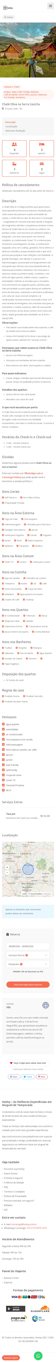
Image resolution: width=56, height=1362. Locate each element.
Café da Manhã (10, 94)
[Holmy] (8, 7)
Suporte (8, 1282)
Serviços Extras (18, 955)
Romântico (20, 97)
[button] (7, 867)
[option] (28, 50)
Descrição (10, 122)
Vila (8, 1007)
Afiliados (8, 1205)
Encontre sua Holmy (14, 1169)
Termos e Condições (14, 1191)
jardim (9, 759)
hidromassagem (14, 744)
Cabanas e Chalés (12, 86)
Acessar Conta (11, 1278)
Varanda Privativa (15, 785)
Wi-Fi (8, 790)
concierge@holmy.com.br (24, 1224)
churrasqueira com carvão (19, 739)
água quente (12, 724)
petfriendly (11, 770)
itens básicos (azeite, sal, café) (21, 749)
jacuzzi (9, 754)
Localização (11, 126)
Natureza (42, 94)
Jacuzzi (34, 94)
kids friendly (12, 764)
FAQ (6, 1187)
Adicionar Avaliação (15, 130)
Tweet (29, 1077)
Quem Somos (11, 1173)
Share (14, 1077)
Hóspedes (15, 964)
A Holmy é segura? (13, 1178)
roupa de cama (13, 775)
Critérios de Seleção (14, 1182)
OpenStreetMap (36, 894)
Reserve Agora (11, 1358)
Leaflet (24, 894)
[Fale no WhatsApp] (38, 1356)
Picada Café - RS (13, 108)
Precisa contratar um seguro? (19, 1200)
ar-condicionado (14, 734)
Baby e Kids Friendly (20, 92)
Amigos (7, 92)
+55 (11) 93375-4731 (37, 1228)
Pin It (42, 1077)
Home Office (24, 94)
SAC (6, 1209)
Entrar (10, 17)
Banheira (34, 92)
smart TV (10, 780)
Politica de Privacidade (15, 1196)
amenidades (12, 729)
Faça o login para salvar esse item (30, 1063)
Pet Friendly (9, 97)
